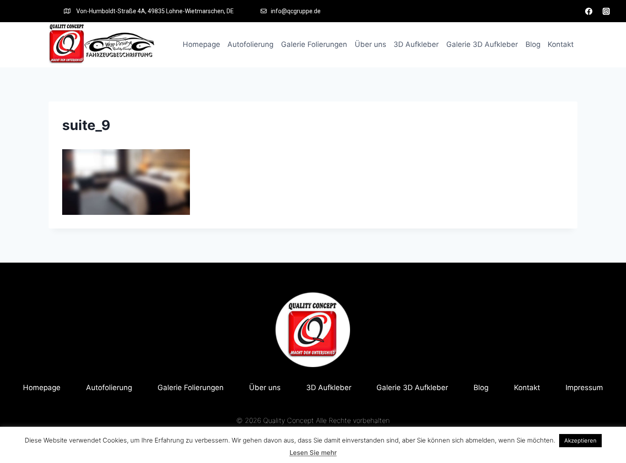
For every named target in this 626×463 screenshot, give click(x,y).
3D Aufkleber (416, 44)
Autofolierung (250, 44)
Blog (532, 44)
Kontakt (561, 44)
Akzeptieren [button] (580, 440)
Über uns (370, 44)
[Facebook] (589, 11)
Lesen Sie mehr (313, 453)
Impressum (584, 387)
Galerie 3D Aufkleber (482, 44)
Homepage (201, 44)
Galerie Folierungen (314, 44)
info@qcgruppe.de (296, 11)
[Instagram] (606, 11)
